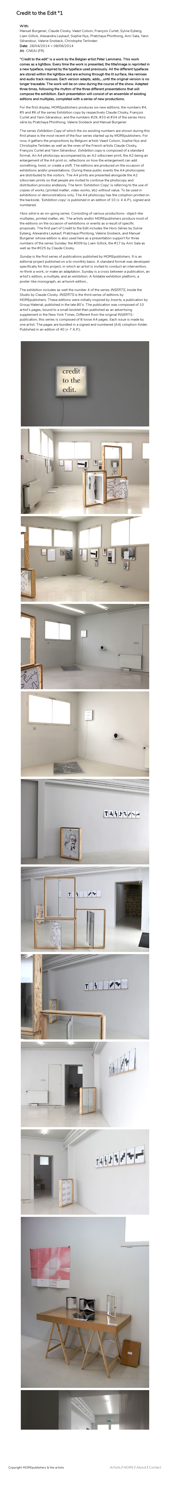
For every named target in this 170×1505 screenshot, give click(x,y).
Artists (115, 1467)
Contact (155, 1467)
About (141, 1467)
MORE (128, 1467)
